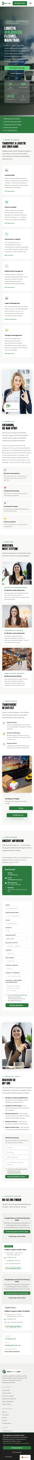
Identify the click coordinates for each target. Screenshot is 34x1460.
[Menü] (30, 3)
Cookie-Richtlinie (24, 1443)
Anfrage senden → (10, 191)
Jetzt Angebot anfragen (17, 68)
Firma (8, 905)
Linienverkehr (6, 1390)
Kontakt (4, 1420)
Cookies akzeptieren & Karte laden (17, 1231)
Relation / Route (11, 942)
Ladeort (9, 950)
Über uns (4, 1412)
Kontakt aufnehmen (17, 73)
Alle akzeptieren (17, 1448)
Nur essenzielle (17, 1452)
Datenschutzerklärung (9, 1443)
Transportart (11, 935)
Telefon (9, 927)
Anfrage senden (20, 3)
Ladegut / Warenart (13, 973)
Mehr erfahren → (10, 255)
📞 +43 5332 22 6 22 (17, 815)
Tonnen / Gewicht (12, 965)
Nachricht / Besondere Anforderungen (14, 981)
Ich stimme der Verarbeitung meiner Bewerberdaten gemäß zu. (17, 1171)
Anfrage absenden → (17, 1005)
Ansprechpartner (12, 912)
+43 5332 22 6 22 (13, 875)
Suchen (21, 808)
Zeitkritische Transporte (9, 1398)
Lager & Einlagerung (7, 1401)
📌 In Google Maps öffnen (13, 1268)
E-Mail (8, 920)
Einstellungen (8, 1456)
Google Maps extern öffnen (17, 1236)
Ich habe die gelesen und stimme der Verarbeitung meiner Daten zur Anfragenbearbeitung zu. (17, 997)
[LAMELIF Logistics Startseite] (6, 3)
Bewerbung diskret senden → (17, 1176)
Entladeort (10, 957)
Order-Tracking (6, 1404)
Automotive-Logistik (7, 1396)
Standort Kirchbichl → (11, 319)
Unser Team (5, 1415)
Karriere (4, 1417)
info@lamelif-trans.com (15, 879)
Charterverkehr (6, 1393)
